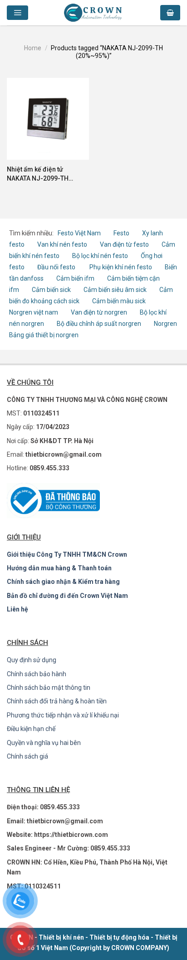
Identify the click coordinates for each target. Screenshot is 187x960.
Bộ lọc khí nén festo (100, 255)
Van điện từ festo (124, 244)
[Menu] (17, 12)
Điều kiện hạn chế (31, 728)
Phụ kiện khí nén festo (120, 267)
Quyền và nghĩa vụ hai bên (44, 742)
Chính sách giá (27, 756)
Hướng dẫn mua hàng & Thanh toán (59, 568)
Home (32, 48)
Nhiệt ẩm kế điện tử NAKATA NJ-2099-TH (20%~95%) (38, 174)
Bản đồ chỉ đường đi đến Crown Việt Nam (67, 595)
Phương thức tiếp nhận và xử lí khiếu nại (63, 715)
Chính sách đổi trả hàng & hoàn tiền (57, 701)
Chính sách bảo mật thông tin (48, 687)
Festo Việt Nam (79, 233)
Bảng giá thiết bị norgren (44, 335)
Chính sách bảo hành (36, 674)
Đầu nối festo (57, 267)
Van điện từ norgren (99, 312)
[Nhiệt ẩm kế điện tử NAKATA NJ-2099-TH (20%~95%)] (48, 119)
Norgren (165, 323)
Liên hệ (17, 609)
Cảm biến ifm (75, 278)
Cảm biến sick (52, 289)
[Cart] (170, 13)
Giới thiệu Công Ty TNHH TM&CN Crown (67, 554)
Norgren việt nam (33, 312)
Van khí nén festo (63, 244)
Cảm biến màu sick (119, 301)
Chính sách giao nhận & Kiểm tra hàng (63, 581)
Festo (122, 233)
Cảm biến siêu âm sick (115, 289)
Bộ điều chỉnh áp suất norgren (99, 323)
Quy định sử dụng (31, 660)
